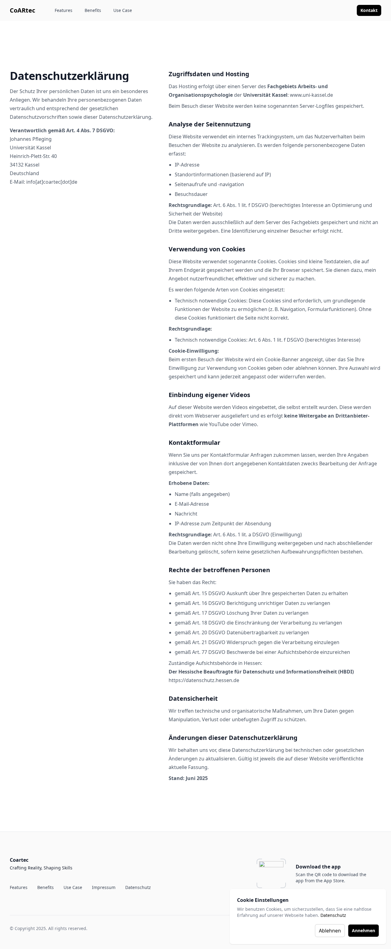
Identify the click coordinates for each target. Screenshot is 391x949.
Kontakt (369, 10)
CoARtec (22, 10)
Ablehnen (330, 930)
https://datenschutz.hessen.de (204, 680)
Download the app (318, 866)
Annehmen (363, 930)
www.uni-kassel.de (311, 95)
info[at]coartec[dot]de (51, 181)
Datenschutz (333, 915)
